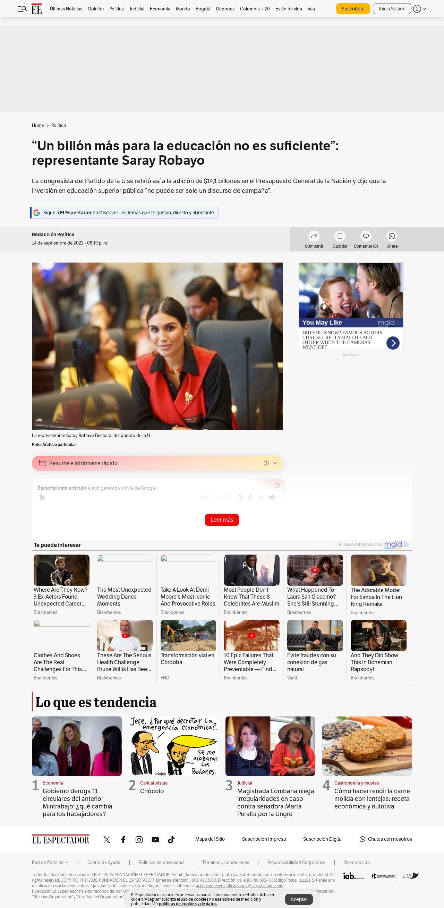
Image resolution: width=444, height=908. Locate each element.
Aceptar (299, 899)
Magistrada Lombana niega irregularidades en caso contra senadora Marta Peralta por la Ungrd (275, 802)
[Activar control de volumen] (272, 497)
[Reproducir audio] (42, 498)
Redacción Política (53, 235)
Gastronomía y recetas (356, 783)
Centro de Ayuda (103, 862)
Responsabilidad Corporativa (296, 862)
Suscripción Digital (322, 839)
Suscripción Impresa (264, 839)
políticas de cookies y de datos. (188, 903)
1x (261, 497)
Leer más (222, 520)
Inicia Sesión (392, 9)
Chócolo (152, 791)
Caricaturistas (153, 783)
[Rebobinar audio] (239, 498)
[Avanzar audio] (250, 498)
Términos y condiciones (225, 862)
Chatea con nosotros (390, 839)
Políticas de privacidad (161, 862)
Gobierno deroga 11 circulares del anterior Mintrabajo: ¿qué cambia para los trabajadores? (77, 802)
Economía (53, 783)
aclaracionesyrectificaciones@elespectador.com (239, 885)
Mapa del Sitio (210, 839)
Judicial (244, 783)
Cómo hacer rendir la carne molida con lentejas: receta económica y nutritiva (372, 798)
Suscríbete (353, 9)
